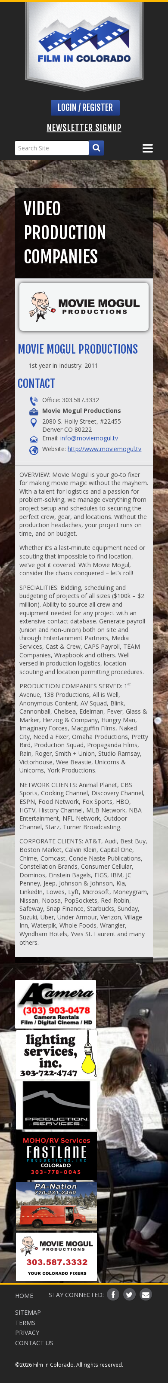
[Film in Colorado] (84, 47)
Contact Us (34, 1343)
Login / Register (85, 107)
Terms (25, 1323)
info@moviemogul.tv (89, 438)
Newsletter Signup (84, 127)
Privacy (27, 1332)
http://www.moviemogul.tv (104, 449)
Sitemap (28, 1312)
